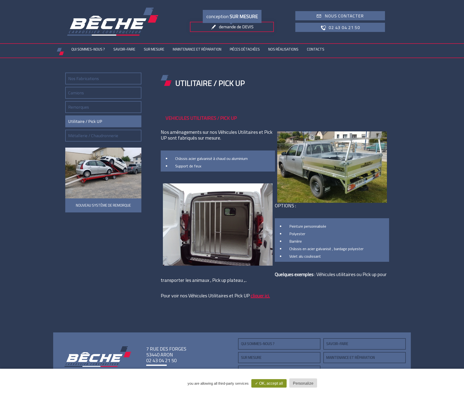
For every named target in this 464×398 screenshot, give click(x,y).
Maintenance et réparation (197, 49)
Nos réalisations (283, 49)
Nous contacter (344, 16)
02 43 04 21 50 (344, 27)
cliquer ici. (260, 295)
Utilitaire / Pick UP (85, 121)
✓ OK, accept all (269, 383)
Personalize (303, 383)
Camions (76, 93)
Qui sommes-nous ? (88, 49)
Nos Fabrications (83, 78)
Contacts (315, 49)
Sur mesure (154, 49)
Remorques (78, 107)
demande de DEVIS (236, 26)
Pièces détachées (245, 49)
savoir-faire (124, 49)
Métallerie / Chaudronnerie (93, 135)
